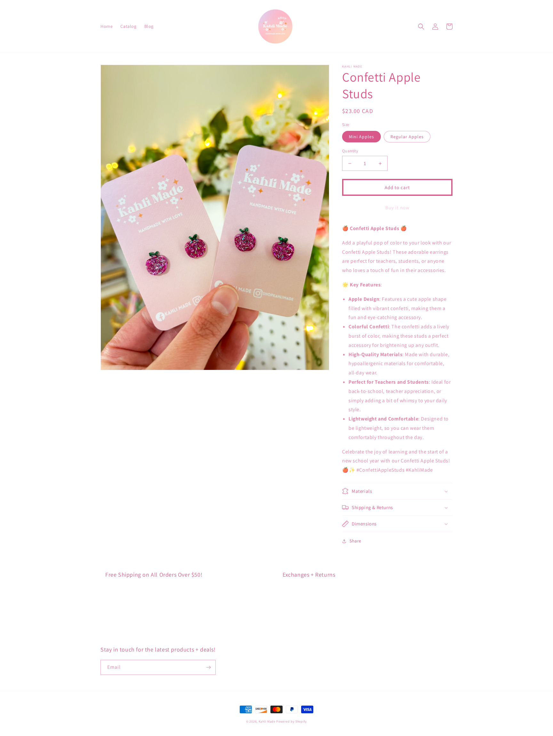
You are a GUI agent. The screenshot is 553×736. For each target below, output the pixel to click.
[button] (421, 27)
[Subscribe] (208, 667)
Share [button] (355, 541)
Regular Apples (407, 137)
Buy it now (397, 207)
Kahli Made (267, 721)
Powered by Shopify (291, 721)
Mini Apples (361, 137)
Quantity (350, 151)
